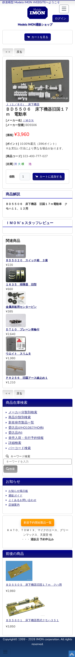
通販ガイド (15, 495)
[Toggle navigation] (5, 651)
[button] (60, 18)
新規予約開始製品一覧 (38, 522)
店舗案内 (14, 505)
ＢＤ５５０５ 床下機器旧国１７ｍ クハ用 (34, 585)
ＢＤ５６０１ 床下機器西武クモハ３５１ (32, 620)
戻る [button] (19, 52)
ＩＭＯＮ (28, 120)
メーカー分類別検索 (22, 412)
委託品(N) (15, 433)
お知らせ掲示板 (18, 491)
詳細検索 (14, 443)
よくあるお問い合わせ (22, 500)
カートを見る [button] (39, 37)
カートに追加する (50, 176)
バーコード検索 (19, 448)
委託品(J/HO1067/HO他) (26, 428)
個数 (12, 176)
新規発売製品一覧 (21, 422)
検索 (12, 469)
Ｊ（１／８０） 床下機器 (22, 104)
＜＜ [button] (8, 52)
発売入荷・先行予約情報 (26, 438)
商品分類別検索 (19, 417)
